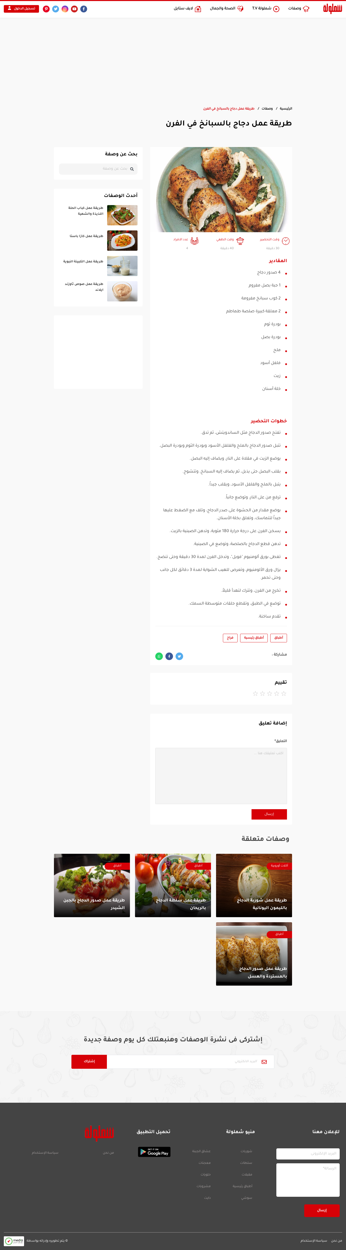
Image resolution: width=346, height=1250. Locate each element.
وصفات (267, 109)
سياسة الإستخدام (45, 1153)
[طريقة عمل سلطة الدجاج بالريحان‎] (173, 885)
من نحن (108, 1153)
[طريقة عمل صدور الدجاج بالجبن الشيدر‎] (92, 885)
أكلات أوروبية (279, 866)
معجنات (205, 1163)
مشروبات (204, 1186)
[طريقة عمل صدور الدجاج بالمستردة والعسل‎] (254, 954)
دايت (207, 1198)
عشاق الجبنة (201, 1151)
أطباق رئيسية (254, 638)
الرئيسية (286, 109)
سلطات (246, 1163)
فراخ (230, 638)
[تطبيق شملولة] (144, 1152)
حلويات (206, 1175)
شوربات (246, 1151)
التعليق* (281, 741)
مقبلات (247, 1175)
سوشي (246, 1198)
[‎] (98, 215)
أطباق (278, 638)
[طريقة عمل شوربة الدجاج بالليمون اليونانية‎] (254, 885)
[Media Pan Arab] (14, 1241)
